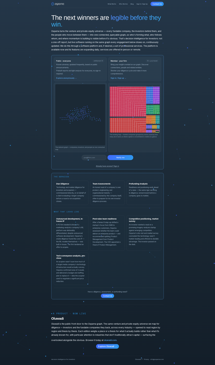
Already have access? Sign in (107, 166)
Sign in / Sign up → (118, 78)
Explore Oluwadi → (107, 346)
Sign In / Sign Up (142, 4)
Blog (132, 4)
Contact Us (157, 4)
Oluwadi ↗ (139, 359)
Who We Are (123, 4)
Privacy (146, 359)
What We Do (112, 4)
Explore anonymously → (66, 78)
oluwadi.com (110, 340)
